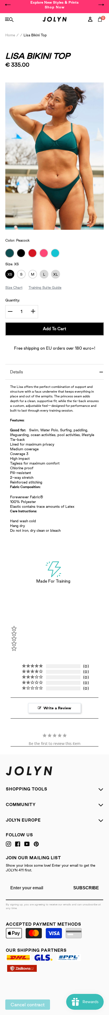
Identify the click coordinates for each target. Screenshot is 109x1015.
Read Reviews (18, 79)
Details (16, 372)
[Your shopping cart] (101, 25)
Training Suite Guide (45, 287)
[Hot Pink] (43, 253)
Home (10, 35)
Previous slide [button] (8, 4)
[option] (54, 4)
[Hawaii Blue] (55, 253)
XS (9, 274)
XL (55, 274)
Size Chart (13, 287)
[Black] (21, 253)
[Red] (32, 253)
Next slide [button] (101, 4)
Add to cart (54, 328)
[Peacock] (9, 253)
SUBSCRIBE (86, 888)
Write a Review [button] (57, 708)
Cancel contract (28, 1004)
